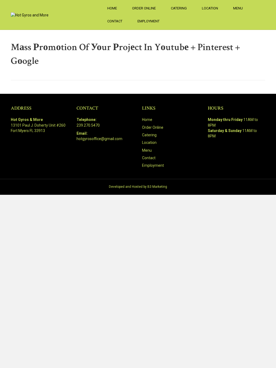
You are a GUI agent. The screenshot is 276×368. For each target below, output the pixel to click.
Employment (148, 21)
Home (112, 8)
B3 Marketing (157, 187)
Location (210, 8)
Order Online (144, 8)
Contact (114, 21)
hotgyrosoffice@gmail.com (99, 139)
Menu (238, 8)
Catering (179, 8)
